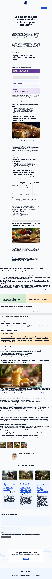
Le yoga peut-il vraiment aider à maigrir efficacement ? (42, 489)
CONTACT (26, 558)
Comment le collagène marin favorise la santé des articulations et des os (25, 393)
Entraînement (14, 8)
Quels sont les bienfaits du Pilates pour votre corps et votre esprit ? (25, 488)
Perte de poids (33, 8)
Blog (39, 8)
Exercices (20, 8)
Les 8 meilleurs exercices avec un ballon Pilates (36, 392)
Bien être (7, 8)
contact (44, 8)
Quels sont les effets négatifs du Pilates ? (9, 487)
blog (27, 575)
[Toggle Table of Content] (18, 52)
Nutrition (26, 8)
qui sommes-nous (15, 575)
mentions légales (36, 575)
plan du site (22, 575)
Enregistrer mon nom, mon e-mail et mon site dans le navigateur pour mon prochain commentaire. (21, 534)
